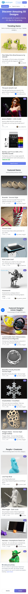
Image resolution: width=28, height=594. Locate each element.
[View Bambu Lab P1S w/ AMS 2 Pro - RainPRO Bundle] (14, 140)
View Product (14, 163)
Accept (20, 590)
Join (25, 2)
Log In (19, 2)
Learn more (10, 571)
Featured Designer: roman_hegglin (16, 309)
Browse (5, 6)
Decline (8, 590)
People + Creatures (14, 449)
